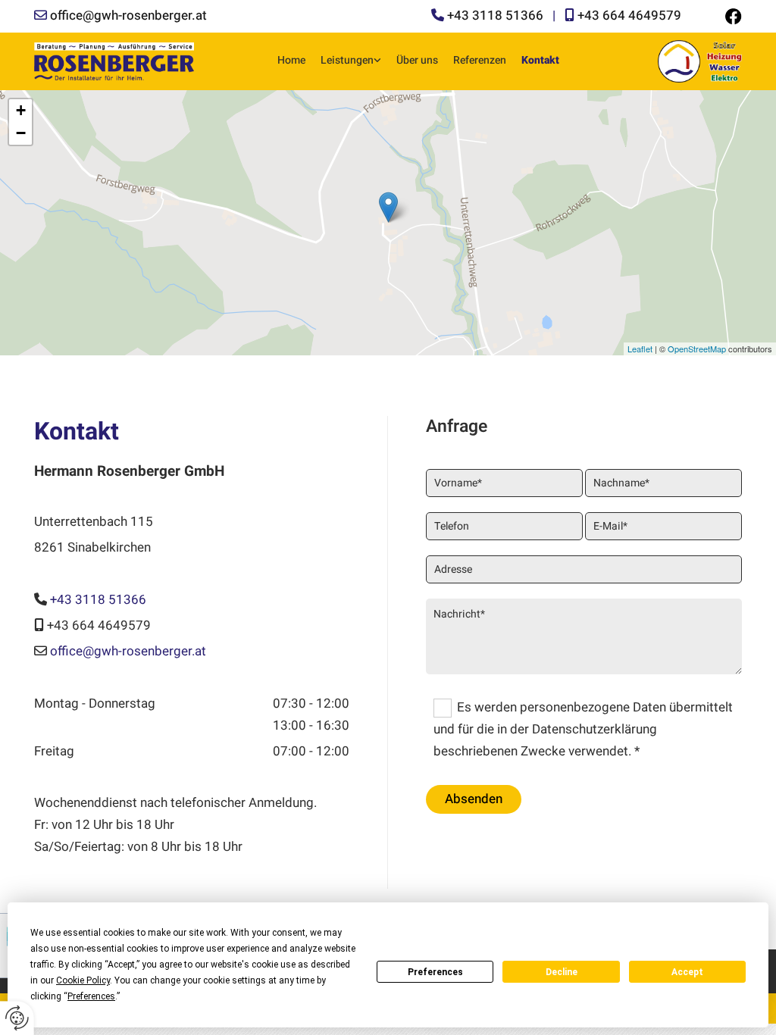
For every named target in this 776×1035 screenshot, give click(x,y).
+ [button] (21, 110)
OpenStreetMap (697, 348)
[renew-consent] (17, 1018)
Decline (561, 972)
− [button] (21, 133)
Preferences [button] (91, 996)
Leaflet (639, 348)
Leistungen (347, 60)
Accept (687, 972)
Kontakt (540, 60)
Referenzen (479, 60)
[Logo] (114, 61)
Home (291, 60)
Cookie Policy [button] (83, 980)
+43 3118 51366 (495, 15)
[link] (351, 61)
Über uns (417, 60)
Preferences (435, 972)
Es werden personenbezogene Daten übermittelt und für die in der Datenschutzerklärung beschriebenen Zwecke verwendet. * (583, 729)
